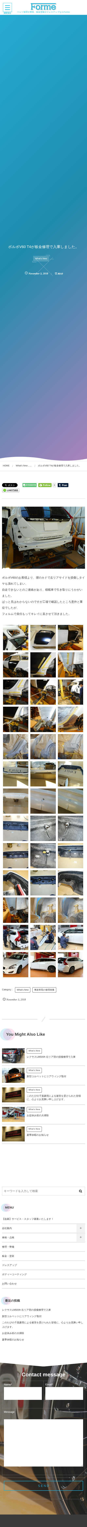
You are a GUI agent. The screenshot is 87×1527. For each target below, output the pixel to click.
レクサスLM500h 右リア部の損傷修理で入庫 (51, 1056)
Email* (49, 1384)
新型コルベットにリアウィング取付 (46, 1076)
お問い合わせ (9, 1283)
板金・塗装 (8, 1256)
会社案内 (7, 1228)
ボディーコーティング (14, 1274)
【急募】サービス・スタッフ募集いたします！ (28, 1219)
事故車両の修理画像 (44, 990)
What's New (41, 258)
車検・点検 (8, 1237)
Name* (8, 1384)
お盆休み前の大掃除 (38, 1115)
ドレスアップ (9, 1265)
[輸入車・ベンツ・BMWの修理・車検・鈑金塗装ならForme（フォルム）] (43, 6)
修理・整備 (8, 1246)
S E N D (43, 1486)
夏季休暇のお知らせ (38, 1135)
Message (9, 1411)
